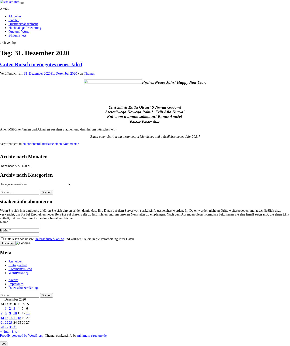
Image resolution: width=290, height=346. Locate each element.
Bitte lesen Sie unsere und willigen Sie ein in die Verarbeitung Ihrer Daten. (69, 239)
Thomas (89, 73)
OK (4, 343)
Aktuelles (14, 16)
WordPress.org (18, 273)
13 (28, 313)
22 (6, 322)
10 (15, 313)
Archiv (13, 280)
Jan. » (16, 331)
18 (19, 318)
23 (11, 322)
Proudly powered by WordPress (21, 335)
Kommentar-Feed (20, 269)
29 (6, 327)
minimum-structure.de (92, 335)
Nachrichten (31, 144)
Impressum (15, 284)
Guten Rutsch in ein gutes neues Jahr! (41, 64)
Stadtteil (13, 20)
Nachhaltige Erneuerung (24, 28)
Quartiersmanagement (23, 24)
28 (2, 327)
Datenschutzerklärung (49, 239)
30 (11, 327)
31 (15, 327)
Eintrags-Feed (17, 265)
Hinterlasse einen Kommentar (59, 144)
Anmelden (15, 261)
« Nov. (4, 331)
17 (15, 318)
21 (2, 322)
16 (11, 318)
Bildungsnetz (17, 35)
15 (6, 318)
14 (2, 318)
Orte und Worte (18, 31)
